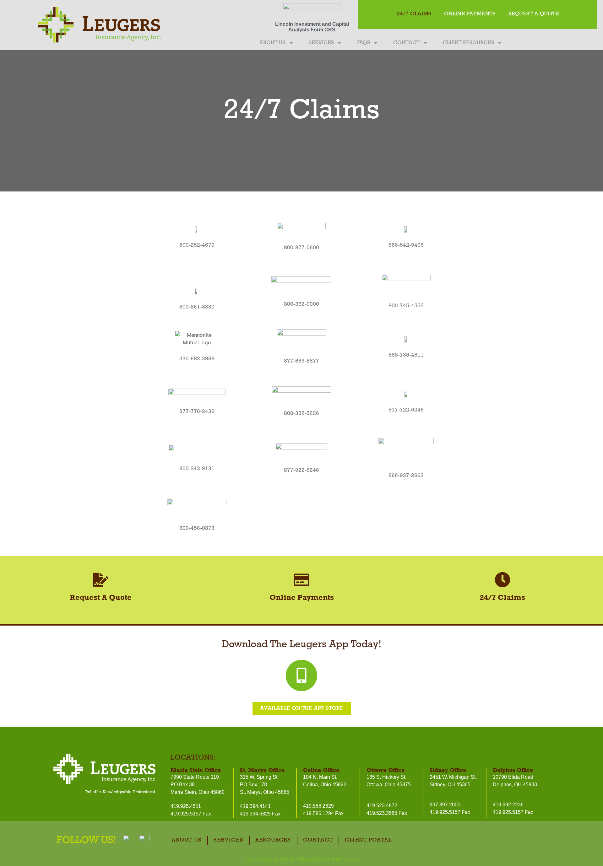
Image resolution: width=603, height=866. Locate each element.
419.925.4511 (186, 806)
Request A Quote (533, 14)
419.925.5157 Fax (191, 813)
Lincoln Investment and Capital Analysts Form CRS (312, 26)
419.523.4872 (382, 805)
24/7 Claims (414, 14)
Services (321, 43)
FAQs (363, 43)
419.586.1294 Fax (323, 813)
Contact (406, 43)
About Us (272, 43)
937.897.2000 (445, 804)
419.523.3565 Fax (387, 813)
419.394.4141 (255, 806)
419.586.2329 (318, 806)
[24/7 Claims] (502, 580)
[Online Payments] (301, 580)
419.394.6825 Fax (260, 813)
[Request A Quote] (100, 580)
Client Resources (468, 43)
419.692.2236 (508, 804)
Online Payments (470, 14)
